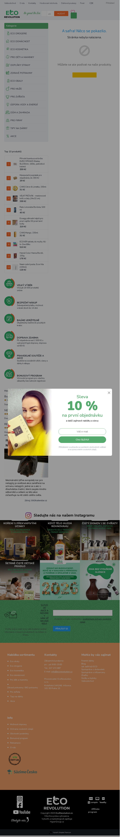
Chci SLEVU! (82, 439)
